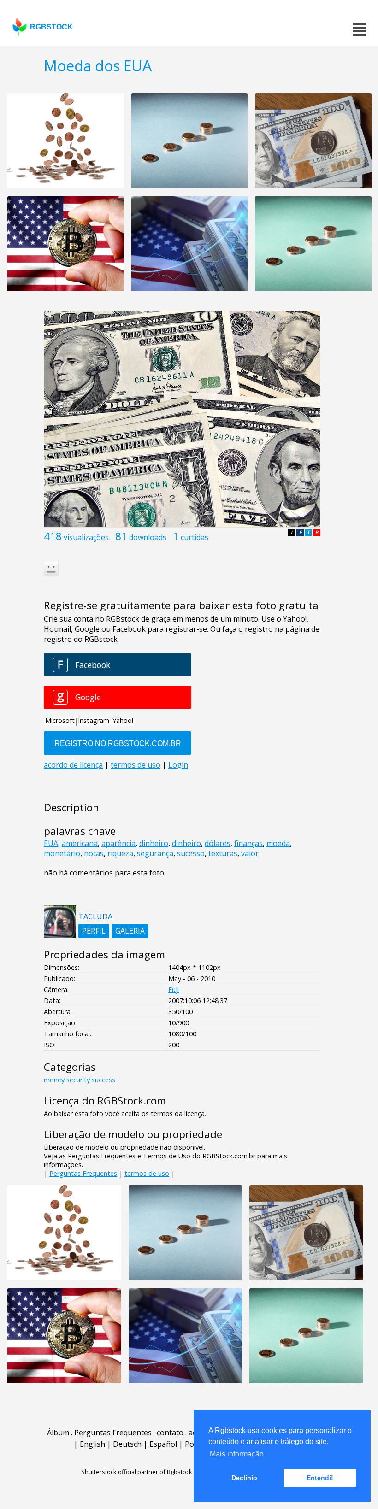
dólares (217, 843)
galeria (130, 931)
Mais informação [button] (237, 1454)
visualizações (86, 537)
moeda (278, 843)
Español (163, 1444)
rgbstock (51, 27)
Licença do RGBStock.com (105, 1100)
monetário (62, 853)
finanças (248, 843)
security (78, 1079)
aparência (118, 843)
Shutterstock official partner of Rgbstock (136, 1472)
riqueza (120, 853)
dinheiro (153, 843)
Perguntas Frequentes (83, 1173)
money (54, 1079)
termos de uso (146, 1173)
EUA (51, 843)
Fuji (173, 989)
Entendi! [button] (320, 1477)
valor (250, 853)
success (103, 1079)
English (92, 1444)
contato (170, 1432)
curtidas (194, 537)
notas (94, 853)
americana (80, 843)
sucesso (191, 853)
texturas (222, 853)
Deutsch (127, 1444)
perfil (94, 931)
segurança (155, 853)
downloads (147, 537)
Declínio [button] (244, 1477)
